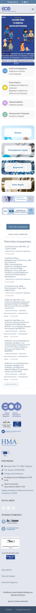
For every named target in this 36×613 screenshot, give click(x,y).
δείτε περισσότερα (11, 384)
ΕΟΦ (13, 609)
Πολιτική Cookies (8, 576)
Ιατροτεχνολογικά (11, 310)
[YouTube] (8, 508)
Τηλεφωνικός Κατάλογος (14, 474)
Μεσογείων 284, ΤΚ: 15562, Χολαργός (18, 466)
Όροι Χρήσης (7, 570)
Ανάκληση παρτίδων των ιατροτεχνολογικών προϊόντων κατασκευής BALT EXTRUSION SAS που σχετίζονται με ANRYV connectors (17, 304)
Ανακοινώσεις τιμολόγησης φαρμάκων (18, 251)
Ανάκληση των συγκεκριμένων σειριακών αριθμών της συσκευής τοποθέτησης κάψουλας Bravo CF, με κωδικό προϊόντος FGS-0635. (17, 367)
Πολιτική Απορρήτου (10, 582)
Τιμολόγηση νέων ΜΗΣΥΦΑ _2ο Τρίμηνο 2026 (17, 247)
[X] (4, 508)
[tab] (18, 227)
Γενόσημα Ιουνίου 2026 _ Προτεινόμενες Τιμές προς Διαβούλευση (15, 288)
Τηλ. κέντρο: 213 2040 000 (14, 470)
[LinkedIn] (14, 508)
